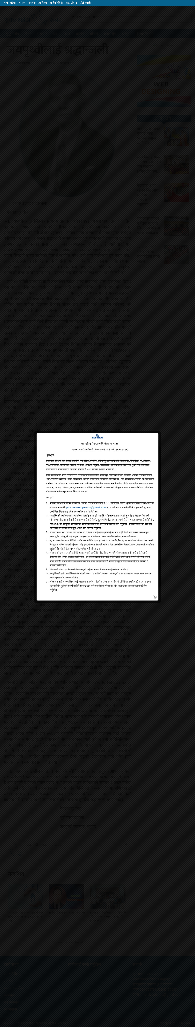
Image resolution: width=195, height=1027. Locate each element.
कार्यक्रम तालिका (37, 3)
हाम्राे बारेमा (10, 3)
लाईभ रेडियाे (56, 3)
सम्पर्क (22, 3)
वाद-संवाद (71, 3)
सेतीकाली (85, 3)
